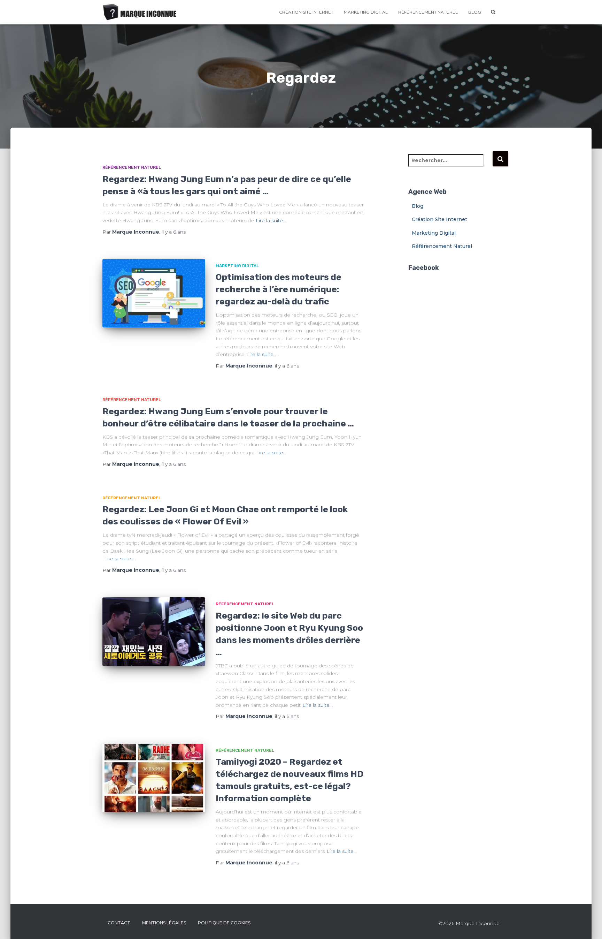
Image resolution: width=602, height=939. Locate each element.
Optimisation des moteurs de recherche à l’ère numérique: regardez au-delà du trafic (278, 289)
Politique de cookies (224, 922)
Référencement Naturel (428, 12)
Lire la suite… (271, 220)
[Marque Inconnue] (140, 12)
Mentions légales (164, 922)
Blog (474, 12)
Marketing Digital (366, 12)
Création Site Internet (306, 12)
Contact (119, 922)
